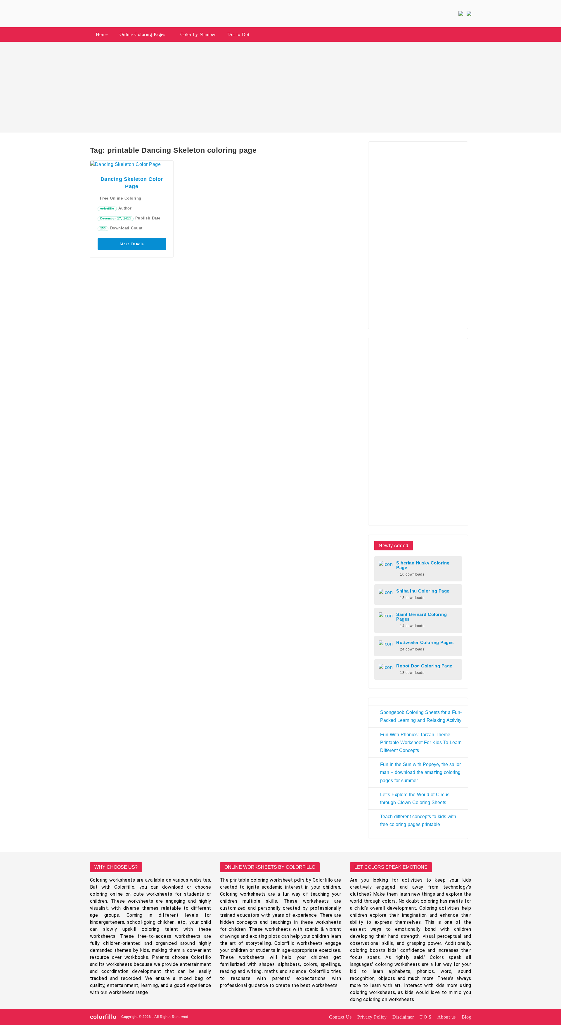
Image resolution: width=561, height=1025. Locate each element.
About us (446, 1016)
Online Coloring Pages (142, 34)
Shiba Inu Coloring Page (422, 591)
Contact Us (340, 1016)
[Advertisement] (280, 87)
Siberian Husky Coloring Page (423, 565)
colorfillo (107, 208)
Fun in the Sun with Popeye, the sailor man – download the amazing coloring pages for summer (420, 772)
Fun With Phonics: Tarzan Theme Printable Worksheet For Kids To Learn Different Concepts (421, 742)
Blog (466, 1016)
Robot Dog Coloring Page (424, 666)
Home (102, 34)
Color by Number (198, 34)
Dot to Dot (238, 34)
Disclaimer (403, 1016)
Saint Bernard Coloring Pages (421, 616)
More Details (131, 244)
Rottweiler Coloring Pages (425, 642)
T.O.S (426, 1016)
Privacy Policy (372, 1016)
